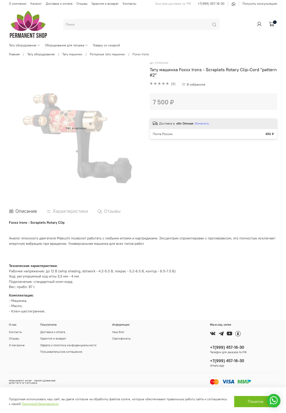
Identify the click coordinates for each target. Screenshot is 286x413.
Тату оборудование (22, 45)
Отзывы (82, 4)
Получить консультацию (259, 4)
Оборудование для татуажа (64, 45)
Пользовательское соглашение (61, 351)
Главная (14, 54)
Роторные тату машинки (107, 54)
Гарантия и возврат (105, 4)
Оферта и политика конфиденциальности (68, 345)
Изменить (202, 123)
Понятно (255, 401)
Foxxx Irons (140, 54)
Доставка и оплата (59, 4)
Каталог (36, 4)
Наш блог (118, 332)
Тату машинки (72, 54)
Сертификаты (121, 338)
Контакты (129, 4)
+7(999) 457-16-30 (211, 4)
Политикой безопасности (40, 404)
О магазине (17, 345)
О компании (17, 4)
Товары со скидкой (106, 45)
